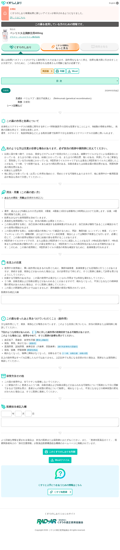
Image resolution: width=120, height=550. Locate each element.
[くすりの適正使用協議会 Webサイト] (60, 521)
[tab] (20, 47)
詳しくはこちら (17, 17)
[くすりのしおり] (11, 3)
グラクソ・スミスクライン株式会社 (25, 37)
